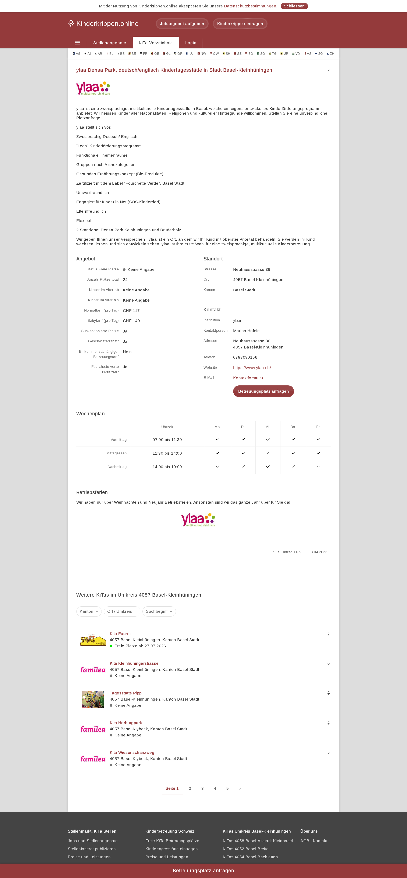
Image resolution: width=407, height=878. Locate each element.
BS (122, 53)
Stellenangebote (109, 43)
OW (216, 53)
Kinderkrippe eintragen (240, 23)
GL (168, 53)
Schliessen (294, 6)
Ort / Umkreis (119, 611)
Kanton (86, 611)
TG (274, 53)
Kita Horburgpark (126, 723)
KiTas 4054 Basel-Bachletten (250, 857)
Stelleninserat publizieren (92, 849)
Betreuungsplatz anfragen (263, 391)
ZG (320, 53)
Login (191, 43)
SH (228, 53)
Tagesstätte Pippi (126, 693)
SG (262, 53)
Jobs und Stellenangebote (93, 841)
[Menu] (77, 43)
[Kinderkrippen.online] (104, 24)
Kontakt (320, 841)
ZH (332, 53)
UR (286, 53)
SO (250, 53)
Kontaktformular (248, 378)
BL (111, 53)
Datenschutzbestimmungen (250, 6)
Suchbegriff (156, 611)
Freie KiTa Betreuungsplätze (172, 841)
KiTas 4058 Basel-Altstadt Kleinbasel (258, 841)
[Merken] (328, 69)
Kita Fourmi (120, 633)
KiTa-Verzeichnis (156, 43)
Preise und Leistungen (89, 857)
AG (78, 53)
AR (100, 53)
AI (89, 53)
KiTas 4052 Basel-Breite (246, 849)
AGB (304, 841)
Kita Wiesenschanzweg (132, 752)
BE (134, 53)
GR (180, 53)
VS (309, 53)
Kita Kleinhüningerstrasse (134, 663)
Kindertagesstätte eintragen (171, 849)
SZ (239, 53)
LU (192, 53)
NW (203, 53)
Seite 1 (172, 788)
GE (156, 53)
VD (297, 53)
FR (145, 53)
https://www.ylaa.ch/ (252, 367)
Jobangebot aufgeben (182, 23)
